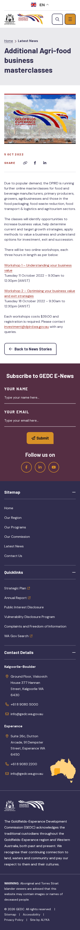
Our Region (22, 519)
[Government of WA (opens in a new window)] (9, 19)
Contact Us (13, 556)
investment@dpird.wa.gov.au (26, 326)
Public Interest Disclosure (24, 607)
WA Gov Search (16, 636)
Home (8, 41)
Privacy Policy (13, 920)
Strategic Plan (15, 588)
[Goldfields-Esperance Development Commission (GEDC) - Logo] (31, 805)
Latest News (28, 41)
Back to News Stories (35, 348)
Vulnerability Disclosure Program (29, 617)
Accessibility (31, 914)
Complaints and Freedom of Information (35, 626)
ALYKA (45, 920)
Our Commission (26, 538)
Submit (42, 438)
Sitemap (10, 914)
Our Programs (25, 528)
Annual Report (15, 598)
